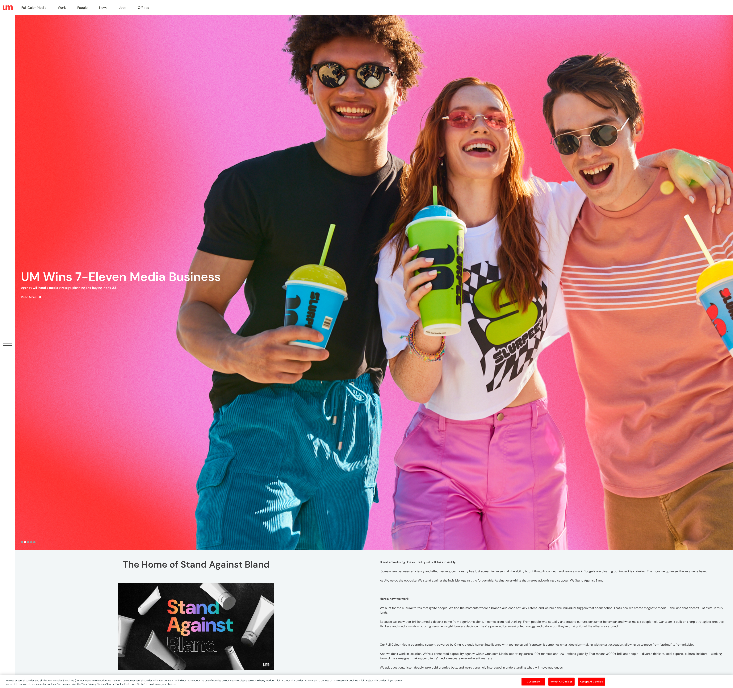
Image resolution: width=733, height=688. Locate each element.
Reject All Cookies (561, 681)
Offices (143, 8)
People (82, 8)
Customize (533, 681)
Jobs (122, 8)
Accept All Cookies (591, 681)
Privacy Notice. (265, 680)
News (103, 8)
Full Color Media (33, 8)
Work (62, 8)
